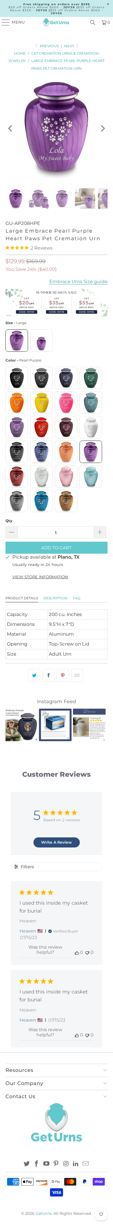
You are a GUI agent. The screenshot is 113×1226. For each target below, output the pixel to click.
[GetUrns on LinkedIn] (76, 1164)
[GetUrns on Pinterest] (56, 1164)
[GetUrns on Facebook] (37, 1164)
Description (55, 598)
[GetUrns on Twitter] (27, 1164)
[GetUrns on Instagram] (66, 1164)
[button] (12, 725)
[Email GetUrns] (85, 1164)
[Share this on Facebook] (48, 675)
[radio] (16, 340)
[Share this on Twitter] (34, 675)
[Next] (102, 128)
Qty (8, 520)
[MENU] (3, 22)
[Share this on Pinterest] (63, 675)
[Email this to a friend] (77, 675)
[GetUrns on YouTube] (46, 1164)
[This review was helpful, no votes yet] (77, 952)
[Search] (92, 22)
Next (69, 46)
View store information (40, 576)
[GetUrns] (56, 22)
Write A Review (56, 842)
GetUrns (44, 1213)
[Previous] (10, 128)
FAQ (76, 598)
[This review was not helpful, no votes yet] (87, 952)
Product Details (21, 598)
